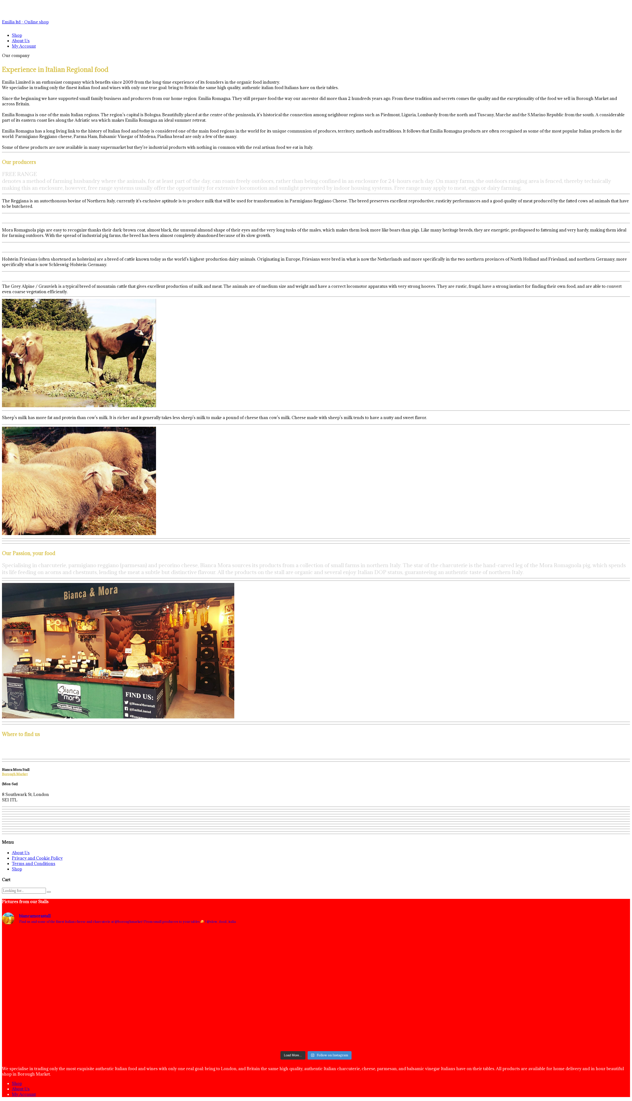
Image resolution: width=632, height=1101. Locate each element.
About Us (21, 40)
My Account (24, 46)
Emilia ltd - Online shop (25, 22)
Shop (17, 35)
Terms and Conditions (33, 863)
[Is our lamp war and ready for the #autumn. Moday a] (316, 989)
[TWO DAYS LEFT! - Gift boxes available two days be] (526, 989)
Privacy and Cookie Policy (37, 858)
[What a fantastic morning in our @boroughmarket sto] (106, 989)
